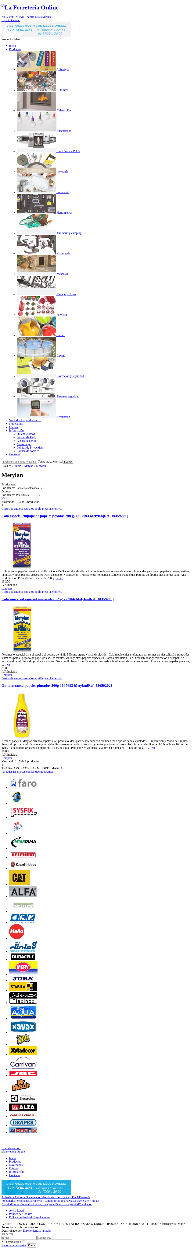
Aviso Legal (24, 444)
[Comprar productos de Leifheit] (23, 857)
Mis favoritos (43, 16)
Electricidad (48, 1197)
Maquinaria (62, 1200)
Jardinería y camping (42, 1200)
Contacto (14, 454)
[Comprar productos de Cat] (19, 884)
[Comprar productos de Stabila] (23, 990)
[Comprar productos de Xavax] (23, 1032)
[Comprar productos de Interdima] (23, 848)
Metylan (41, 465)
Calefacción (34, 1197)
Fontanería (8, 1200)
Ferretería (84, 1197)
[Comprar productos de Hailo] (16, 938)
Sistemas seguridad (67, 1204)
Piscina (24, 1204)
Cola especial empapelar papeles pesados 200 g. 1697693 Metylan (65, 516)
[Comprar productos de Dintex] (23, 951)
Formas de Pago (26, 437)
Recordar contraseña (14, 1245)
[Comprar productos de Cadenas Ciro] (23, 1116)
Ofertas (13, 427)
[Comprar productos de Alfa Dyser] (23, 896)
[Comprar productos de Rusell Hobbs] (23, 868)
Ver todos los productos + (25, 420)
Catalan (15, 20)
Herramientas (22, 1200)
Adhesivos (8, 1197)
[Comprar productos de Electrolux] (23, 1101)
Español (6, 20)
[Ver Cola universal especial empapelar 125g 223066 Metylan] (22, 651)
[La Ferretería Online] (30, 7)
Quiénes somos (26, 434)
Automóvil (20, 1197)
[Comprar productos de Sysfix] (23, 817)
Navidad (7, 1204)
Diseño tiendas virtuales (37, 1230)
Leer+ (59, 578)
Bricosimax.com (11, 1148)
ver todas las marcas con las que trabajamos (27, 771)
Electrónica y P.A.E (67, 1197)
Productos (15, 49)
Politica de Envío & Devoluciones (29, 1217)
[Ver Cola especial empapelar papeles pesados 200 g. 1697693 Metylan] (22, 567)
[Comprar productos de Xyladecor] (23, 1054)
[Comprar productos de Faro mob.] (23, 787)
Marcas (28, 465)
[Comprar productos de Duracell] (23, 959)
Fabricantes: (9, 484)
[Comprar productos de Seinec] (23, 911)
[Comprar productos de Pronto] (16, 803)
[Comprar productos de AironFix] (23, 1132)
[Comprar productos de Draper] (23, 1125)
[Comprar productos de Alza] (23, 1110)
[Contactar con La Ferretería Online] (36, 35)
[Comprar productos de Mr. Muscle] (19, 1091)
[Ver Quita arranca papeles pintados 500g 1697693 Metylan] (22, 737)
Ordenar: (7, 491)
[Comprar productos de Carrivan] (23, 1069)
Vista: (5, 498)
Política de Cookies (20, 1214)
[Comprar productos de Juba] (23, 980)
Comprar (7, 588)
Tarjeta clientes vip (51, 508)
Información (16, 430)
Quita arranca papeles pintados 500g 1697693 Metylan (57, 685)
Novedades (16, 423)
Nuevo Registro (25, 16)
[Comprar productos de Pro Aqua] (23, 1018)
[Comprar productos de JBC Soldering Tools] (23, 1075)
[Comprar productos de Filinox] (23, 1002)
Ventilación (85, 1204)
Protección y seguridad (42, 1204)
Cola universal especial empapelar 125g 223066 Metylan (58, 599)
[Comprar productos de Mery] (23, 974)
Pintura (16, 1204)
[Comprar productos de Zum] (23, 1044)
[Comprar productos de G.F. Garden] (23, 922)
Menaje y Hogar (89, 1200)
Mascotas (74, 1200)
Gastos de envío (26, 440)
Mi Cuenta (8, 16)
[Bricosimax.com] (13, 1151)
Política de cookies (28, 451)
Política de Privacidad (30, 447)
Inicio (12, 45)
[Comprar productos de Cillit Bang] (16, 833)
